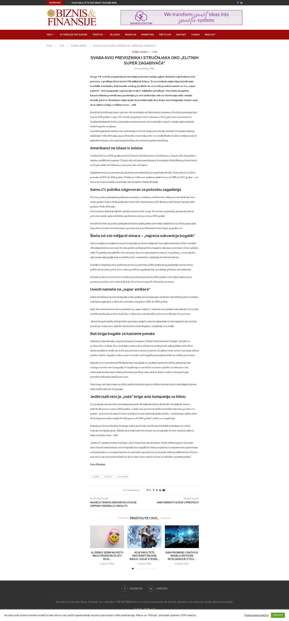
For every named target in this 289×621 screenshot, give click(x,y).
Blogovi (115, 34)
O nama (195, 34)
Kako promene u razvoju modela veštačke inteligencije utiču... (182, 555)
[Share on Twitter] (157, 490)
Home (50, 45)
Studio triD (149, 608)
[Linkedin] (241, 2)
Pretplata (165, 34)
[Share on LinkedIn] (160, 490)
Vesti (50, 34)
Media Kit (210, 34)
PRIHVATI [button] (278, 615)
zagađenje (122, 477)
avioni (95, 477)
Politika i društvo (79, 45)
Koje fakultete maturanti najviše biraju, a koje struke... (144, 555)
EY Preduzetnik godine (73, 34)
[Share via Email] (164, 490)
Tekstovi (97, 34)
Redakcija (130, 34)
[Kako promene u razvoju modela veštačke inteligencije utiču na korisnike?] (182, 536)
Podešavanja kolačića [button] (256, 615)
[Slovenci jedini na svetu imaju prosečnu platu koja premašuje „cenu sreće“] (107, 536)
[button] (65, 2)
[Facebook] (237, 2)
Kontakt (181, 34)
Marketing (147, 34)
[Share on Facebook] (153, 490)
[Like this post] (150, 490)
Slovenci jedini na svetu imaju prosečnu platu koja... (107, 555)
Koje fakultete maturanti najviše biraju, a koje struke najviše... (109, 3)
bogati (108, 477)
